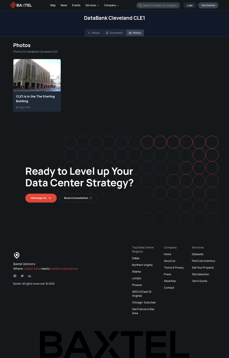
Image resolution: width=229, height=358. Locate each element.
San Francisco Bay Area (143, 311)
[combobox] (158, 5)
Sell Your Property (203, 267)
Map (53, 5)
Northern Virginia (142, 265)
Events (76, 5)
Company (110, 5)
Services (90, 5)
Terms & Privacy (174, 267)
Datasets (198, 254)
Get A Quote (199, 281)
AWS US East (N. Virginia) (142, 294)
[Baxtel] (21, 5)
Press (167, 274)
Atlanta (136, 271)
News (64, 5)
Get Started (208, 5)
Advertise (170, 281)
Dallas (135, 258)
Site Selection (200, 274)
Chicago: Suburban (144, 302)
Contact (169, 287)
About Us (169, 261)
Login (190, 5)
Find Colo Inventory (203, 261)
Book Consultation (76, 198)
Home (167, 254)
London (136, 278)
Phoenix (137, 285)
